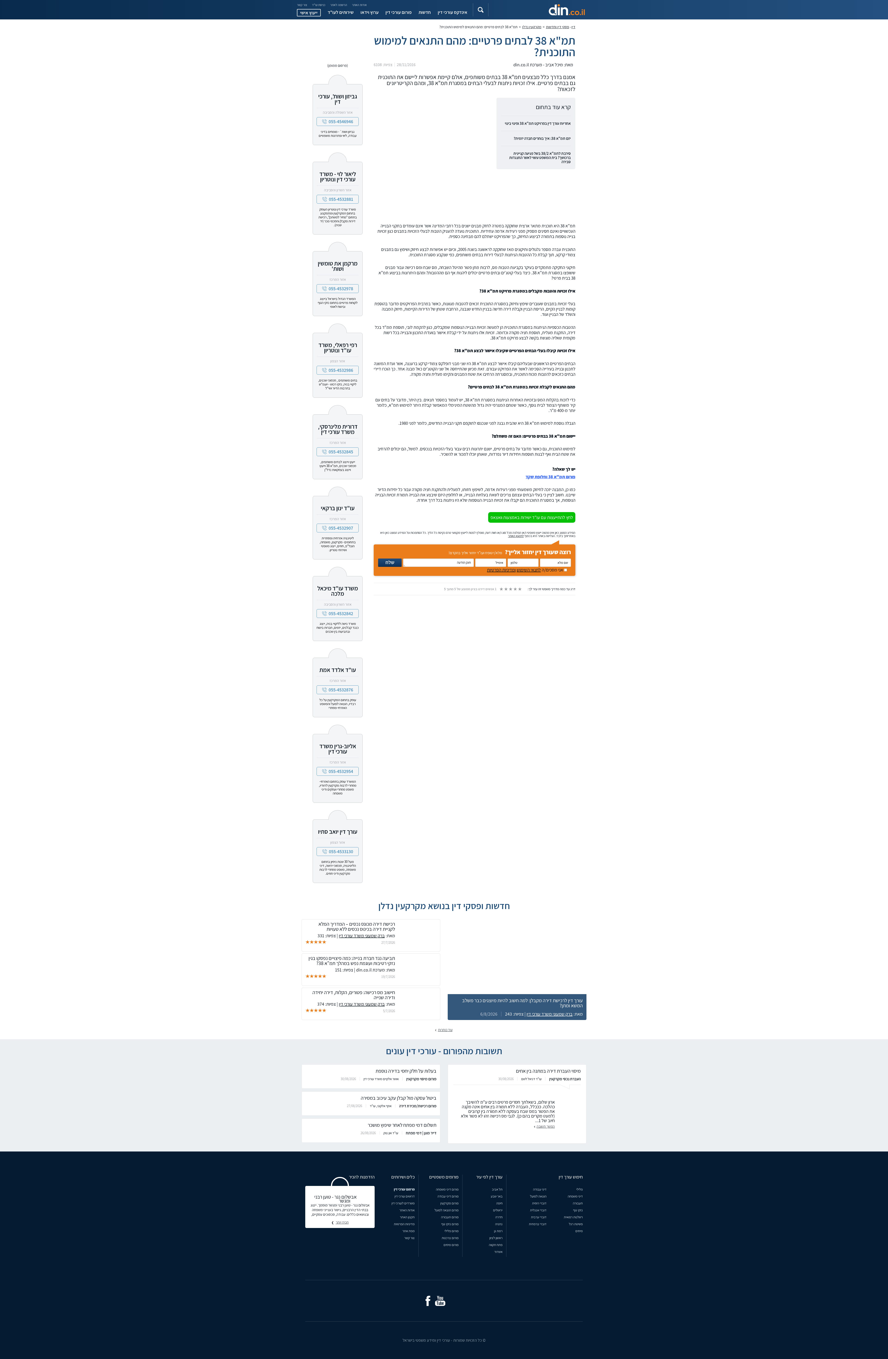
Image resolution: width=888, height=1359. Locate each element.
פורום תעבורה (450, 1217)
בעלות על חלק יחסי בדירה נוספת (406, 1071)
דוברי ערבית (538, 1217)
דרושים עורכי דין (405, 1196)
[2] (505, 589)
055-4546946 (341, 122)
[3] (510, 589)
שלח (389, 562)
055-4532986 (341, 370)
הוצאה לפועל (538, 1196)
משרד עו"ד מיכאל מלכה (337, 590)
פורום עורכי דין (398, 12)
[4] (515, 589)
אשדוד (498, 1251)
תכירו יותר (342, 1222)
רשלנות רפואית (573, 1217)
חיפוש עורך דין (571, 1177)
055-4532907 (341, 528)
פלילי (579, 1189)
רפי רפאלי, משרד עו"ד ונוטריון (337, 347)
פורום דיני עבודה (448, 1196)
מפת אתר (408, 1231)
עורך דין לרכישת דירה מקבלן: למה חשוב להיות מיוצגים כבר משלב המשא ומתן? (522, 1003)
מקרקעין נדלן (531, 26)
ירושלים (498, 1210)
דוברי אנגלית (538, 1210)
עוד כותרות (445, 1029)
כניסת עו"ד (318, 4)
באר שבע (497, 1196)
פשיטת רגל (576, 1224)
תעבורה (578, 1203)
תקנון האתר (407, 1217)
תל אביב (497, 1189)
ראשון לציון (496, 1238)
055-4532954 (341, 771)
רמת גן (498, 1231)
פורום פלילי (451, 1231)
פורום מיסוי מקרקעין (421, 1078)
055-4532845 (341, 452)
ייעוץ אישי (309, 13)
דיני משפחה (575, 1196)
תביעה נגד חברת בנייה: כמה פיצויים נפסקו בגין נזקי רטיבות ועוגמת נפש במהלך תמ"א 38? (351, 961)
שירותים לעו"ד (341, 12)
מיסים (579, 1231)
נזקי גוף (578, 1210)
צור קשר (302, 4)
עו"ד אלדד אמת (337, 670)
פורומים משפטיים (444, 1177)
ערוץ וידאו (370, 12)
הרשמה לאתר (338, 4)
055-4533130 (341, 852)
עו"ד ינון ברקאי (338, 508)
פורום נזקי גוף (450, 1224)
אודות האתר (359, 4)
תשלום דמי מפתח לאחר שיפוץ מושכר (402, 1125)
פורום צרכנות (450, 1238)
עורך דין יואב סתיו (337, 831)
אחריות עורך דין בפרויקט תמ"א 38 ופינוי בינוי (538, 123)
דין (573, 26)
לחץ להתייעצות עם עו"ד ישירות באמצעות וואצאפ (531, 517)
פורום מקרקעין (449, 1203)
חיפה (499, 1203)
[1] (501, 589)
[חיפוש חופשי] (480, 9)
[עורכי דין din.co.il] (542, 9)
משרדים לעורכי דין (403, 1203)
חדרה (499, 1217)
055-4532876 (341, 690)
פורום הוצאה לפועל (447, 1210)
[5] (519, 589)
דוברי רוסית (539, 1203)
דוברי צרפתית (537, 1224)
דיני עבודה (539, 1189)
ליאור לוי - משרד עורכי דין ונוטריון (337, 176)
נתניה (499, 1224)
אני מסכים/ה (525, 570)
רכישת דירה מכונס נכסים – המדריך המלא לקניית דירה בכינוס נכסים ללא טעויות (356, 926)
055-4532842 (341, 614)
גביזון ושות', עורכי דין (337, 98)
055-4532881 (341, 199)
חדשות (425, 12)
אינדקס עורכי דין (452, 12)
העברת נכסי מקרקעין (565, 1078)
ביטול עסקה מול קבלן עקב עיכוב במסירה (398, 1098)
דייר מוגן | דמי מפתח (421, 1133)
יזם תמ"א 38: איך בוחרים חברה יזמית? (542, 138)
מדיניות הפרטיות (404, 1224)
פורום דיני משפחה (447, 1189)
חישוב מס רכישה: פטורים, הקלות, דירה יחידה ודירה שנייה (353, 995)
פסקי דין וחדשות (557, 26)
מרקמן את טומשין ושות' (338, 265)
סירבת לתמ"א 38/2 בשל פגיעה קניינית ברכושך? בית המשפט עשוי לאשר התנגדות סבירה (540, 157)
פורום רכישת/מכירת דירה (417, 1106)
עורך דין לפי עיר (489, 1177)
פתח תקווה (496, 1245)
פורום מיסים (451, 1245)
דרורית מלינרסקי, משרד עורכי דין (338, 429)
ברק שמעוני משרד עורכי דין (550, 1014)
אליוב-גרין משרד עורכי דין (337, 748)
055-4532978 (341, 289)
